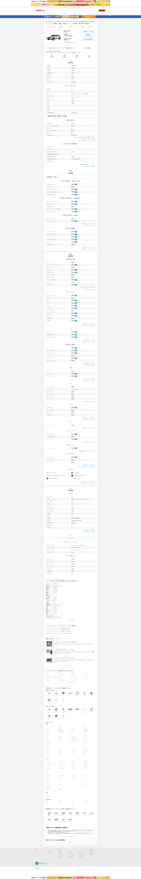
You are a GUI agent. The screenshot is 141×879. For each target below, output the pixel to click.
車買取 (60, 26)
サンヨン (85, 794)
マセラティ (48, 777)
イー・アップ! (73, 676)
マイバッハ (61, 741)
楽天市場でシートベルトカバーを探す (88, 249)
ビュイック (48, 750)
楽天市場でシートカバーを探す (89, 340)
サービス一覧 (37, 869)
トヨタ (48, 726)
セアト (60, 803)
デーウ (60, 794)
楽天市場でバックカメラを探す (89, 225)
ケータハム (73, 764)
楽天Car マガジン (61, 856)
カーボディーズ (86, 764)
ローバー (85, 762)
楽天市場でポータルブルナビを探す (89, 324)
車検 (70, 26)
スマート (85, 737)
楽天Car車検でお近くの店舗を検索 (89, 166)
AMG (47, 737)
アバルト (48, 779)
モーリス (48, 768)
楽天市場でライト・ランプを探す (89, 401)
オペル (60, 739)
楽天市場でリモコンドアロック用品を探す (88, 287)
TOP (36, 851)
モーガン (48, 766)
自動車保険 (80, 856)
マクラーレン (73, 766)
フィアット (73, 775)
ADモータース (49, 796)
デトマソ (85, 777)
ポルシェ (85, 739)
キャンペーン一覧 (38, 853)
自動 (90, 26)
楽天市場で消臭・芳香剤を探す (89, 379)
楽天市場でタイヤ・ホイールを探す (89, 464)
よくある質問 (48, 851)
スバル (72, 728)
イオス (60, 676)
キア (72, 794)
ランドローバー (61, 762)
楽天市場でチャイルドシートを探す (89, 247)
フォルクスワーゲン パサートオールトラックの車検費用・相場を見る (58, 629)
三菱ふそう (48, 732)
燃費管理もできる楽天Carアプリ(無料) (88, 139)
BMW (60, 737)
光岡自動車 (61, 730)
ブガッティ (86, 784)
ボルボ (60, 789)
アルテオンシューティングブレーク (52, 677)
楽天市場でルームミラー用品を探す (89, 417)
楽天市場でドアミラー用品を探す (89, 419)
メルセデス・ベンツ (50, 741)
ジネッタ (60, 764)
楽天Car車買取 (81, 851)
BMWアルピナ (73, 737)
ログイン (102, 10)
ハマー (48, 755)
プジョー (60, 784)
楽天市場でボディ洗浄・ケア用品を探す (88, 481)
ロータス (73, 762)
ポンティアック (74, 750)
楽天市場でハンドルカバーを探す (89, 289)
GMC (85, 753)
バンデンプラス (61, 766)
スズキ (85, 728)
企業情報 (90, 851)
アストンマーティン (62, 760)
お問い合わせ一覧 (43, 869)
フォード (60, 750)
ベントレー (48, 762)
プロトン (60, 801)
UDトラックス (61, 732)
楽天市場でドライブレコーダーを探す (88, 223)
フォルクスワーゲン (74, 739)
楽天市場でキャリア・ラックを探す (89, 442)
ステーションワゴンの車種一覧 (82, 93)
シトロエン (48, 784)
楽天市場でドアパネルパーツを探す (89, 428)
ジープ (60, 753)
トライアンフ (61, 768)
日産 (60, 726)
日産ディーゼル (74, 730)
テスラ (48, 753)
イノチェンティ (61, 779)
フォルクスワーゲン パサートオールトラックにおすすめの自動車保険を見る (59, 633)
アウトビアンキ (61, 775)
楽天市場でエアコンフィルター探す (89, 380)
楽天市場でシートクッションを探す (89, 341)
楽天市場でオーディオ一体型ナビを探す (88, 325)
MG (72, 768)
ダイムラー (86, 760)
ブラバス (73, 741)
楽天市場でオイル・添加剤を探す (89, 530)
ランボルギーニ (74, 777)
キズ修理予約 (71, 853)
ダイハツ (48, 730)
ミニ (84, 741)
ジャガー (73, 760)
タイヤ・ (80, 26)
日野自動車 (86, 730)
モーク (48, 770)
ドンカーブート (86, 801)
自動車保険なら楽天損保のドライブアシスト (87, 164)
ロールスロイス (49, 764)
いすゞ (60, 728)
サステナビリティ (50, 869)
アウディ (48, 739)
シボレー (85, 748)
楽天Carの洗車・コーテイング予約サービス (87, 483)
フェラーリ (86, 775)
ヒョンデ (48, 794)
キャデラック (49, 748)
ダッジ (72, 753)
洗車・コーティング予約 (82, 853)
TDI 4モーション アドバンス (56, 584)
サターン (73, 748)
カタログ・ (50, 26)
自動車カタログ (71, 856)
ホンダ (72, 726)
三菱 (84, 726)
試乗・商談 (60, 851)
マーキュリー (86, 750)
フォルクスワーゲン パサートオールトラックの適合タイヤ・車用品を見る (58, 631)
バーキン (48, 803)
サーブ (48, 789)
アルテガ (48, 743)
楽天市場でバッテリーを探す (90, 532)
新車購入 (70, 851)
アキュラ (85, 732)
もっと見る (70, 620)
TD (72, 801)
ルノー (72, 784)
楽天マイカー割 (60, 858)
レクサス (73, 732)
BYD (47, 801)
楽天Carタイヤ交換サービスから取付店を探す (87, 466)
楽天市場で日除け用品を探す (90, 365)
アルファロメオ (49, 775)
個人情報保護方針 (92, 853)
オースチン (86, 766)
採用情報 (90, 854)
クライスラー (61, 748)
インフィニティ (61, 755)
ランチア (60, 777)
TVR (47, 760)
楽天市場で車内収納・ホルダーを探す (88, 363)
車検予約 (59, 853)
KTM (72, 803)
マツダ (48, 728)
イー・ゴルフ (86, 676)
